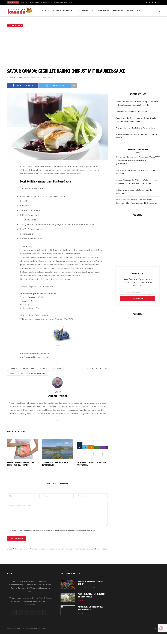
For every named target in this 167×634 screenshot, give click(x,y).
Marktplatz (85, 10)
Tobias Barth (120, 170)
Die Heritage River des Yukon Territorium (55, 463)
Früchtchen (28, 368)
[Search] (158, 10)
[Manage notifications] (161, 628)
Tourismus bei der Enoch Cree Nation (131, 111)
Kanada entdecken (62, 10)
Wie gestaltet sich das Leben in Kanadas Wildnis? (136, 128)
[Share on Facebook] (9, 174)
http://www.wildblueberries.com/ (35, 357)
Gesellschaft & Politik (88, 588)
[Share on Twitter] (9, 181)
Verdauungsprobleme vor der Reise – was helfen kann (20, 463)
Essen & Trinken (15, 25)
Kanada (44, 368)
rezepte (57, 368)
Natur (81, 601)
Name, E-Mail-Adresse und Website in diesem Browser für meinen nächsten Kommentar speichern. (53, 531)
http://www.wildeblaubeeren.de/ (35, 353)
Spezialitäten (16, 373)
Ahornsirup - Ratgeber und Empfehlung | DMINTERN (137, 157)
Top (158, 628)
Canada (13, 368)
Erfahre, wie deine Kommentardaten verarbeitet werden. (83, 549)
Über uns (101, 10)
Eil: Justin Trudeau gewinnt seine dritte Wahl (92, 463)
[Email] (9, 194)
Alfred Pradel (16, 77)
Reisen (81, 613)
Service (116, 10)
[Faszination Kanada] (20, 10)
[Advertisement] (83, 47)
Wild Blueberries (37, 373)
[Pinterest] (9, 187)
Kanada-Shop (133, 10)
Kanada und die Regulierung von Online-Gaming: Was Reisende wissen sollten (47, 2)
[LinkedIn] (9, 201)
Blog (44, 10)
